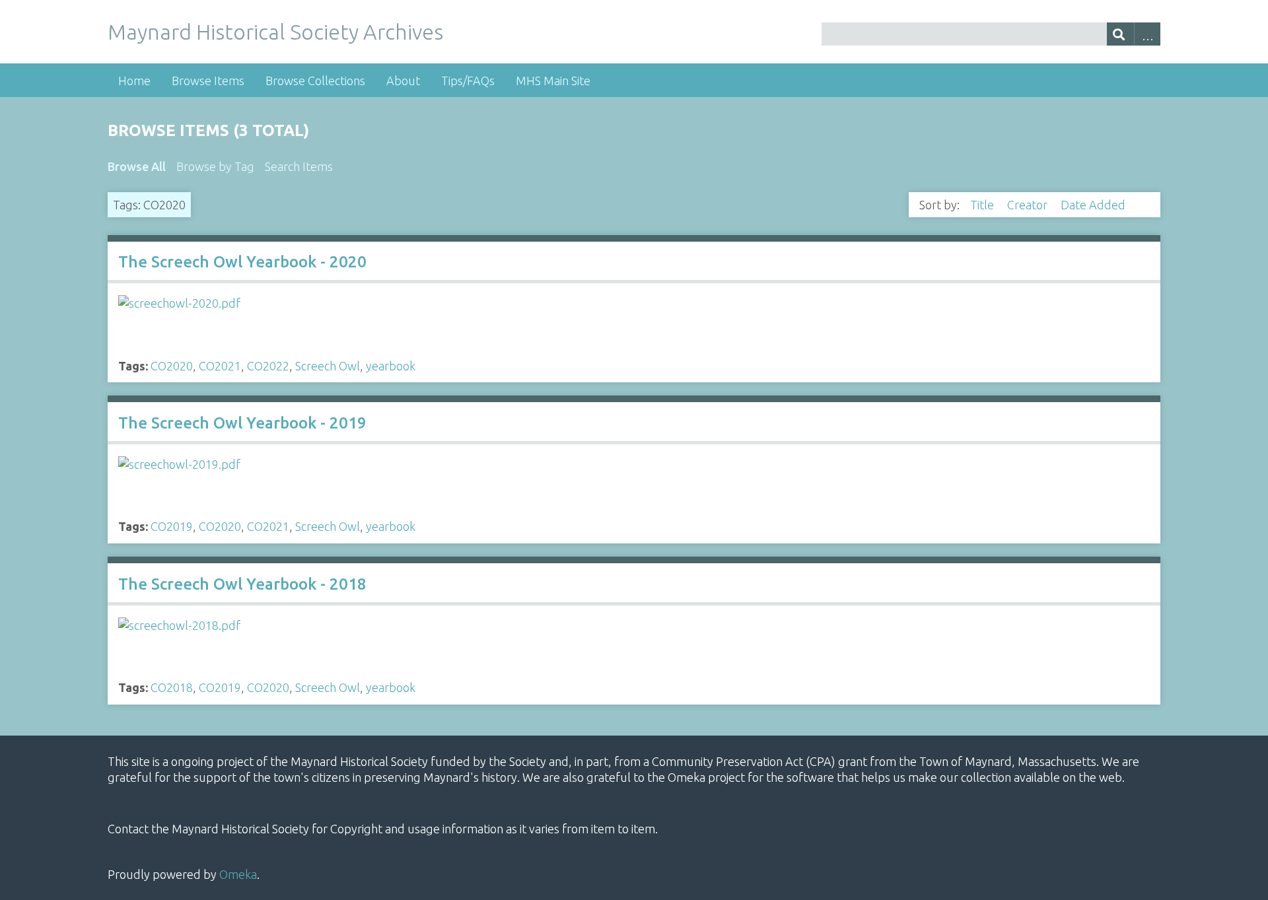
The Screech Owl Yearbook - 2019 (242, 423)
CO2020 (172, 365)
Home (134, 80)
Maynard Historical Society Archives (275, 32)
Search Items (299, 166)
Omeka (238, 874)
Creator (1028, 204)
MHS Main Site (553, 80)
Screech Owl (327, 365)
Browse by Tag (215, 166)
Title (983, 204)
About (403, 80)
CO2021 (220, 365)
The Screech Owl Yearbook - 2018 (242, 584)
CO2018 (172, 687)
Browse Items (208, 80)
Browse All (137, 166)
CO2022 (268, 365)
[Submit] (1120, 34)
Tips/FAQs (468, 80)
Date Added (1094, 204)
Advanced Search (1147, 34)
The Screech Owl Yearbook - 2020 (242, 262)
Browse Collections (315, 80)
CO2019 (172, 526)
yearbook (390, 365)
